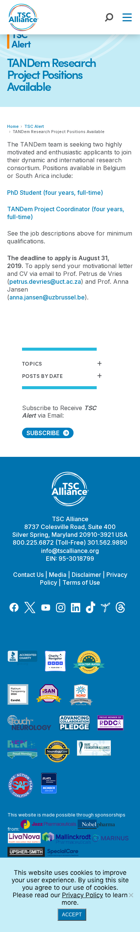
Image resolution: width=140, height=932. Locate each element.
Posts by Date (42, 375)
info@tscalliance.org (70, 550)
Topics (32, 363)
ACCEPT (72, 914)
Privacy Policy (82, 895)
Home (13, 126)
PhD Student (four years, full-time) (55, 192)
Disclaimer (86, 574)
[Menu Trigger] (127, 17)
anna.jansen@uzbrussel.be (47, 297)
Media (57, 574)
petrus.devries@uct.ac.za (45, 281)
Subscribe (43, 433)
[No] (130, 895)
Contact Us (28, 574)
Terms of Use (81, 582)
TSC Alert (34, 126)
